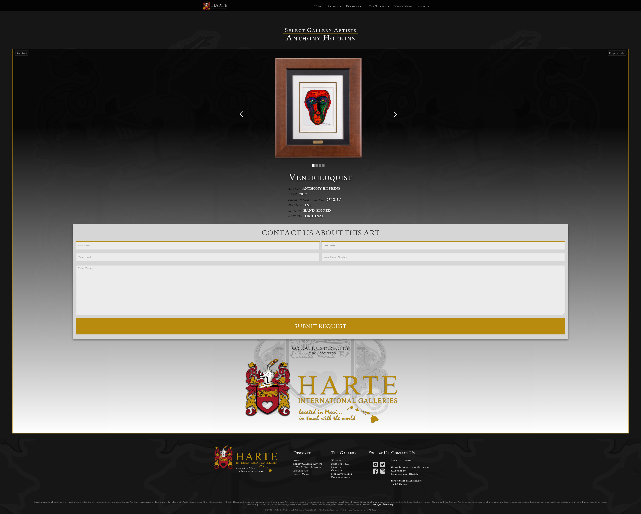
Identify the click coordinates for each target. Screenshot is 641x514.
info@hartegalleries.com (406, 480)
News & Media (403, 6)
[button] (332, 6)
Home (318, 6)
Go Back (21, 53)
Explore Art (354, 6)
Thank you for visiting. (382, 504)
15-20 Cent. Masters (307, 466)
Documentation (340, 477)
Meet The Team (340, 463)
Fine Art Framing (341, 473)
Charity (423, 6)
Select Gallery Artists (307, 463)
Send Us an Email (401, 460)
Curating (337, 470)
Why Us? (336, 460)
